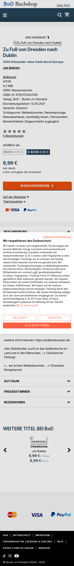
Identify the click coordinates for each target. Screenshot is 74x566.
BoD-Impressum (27, 305)
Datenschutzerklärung (57, 237)
